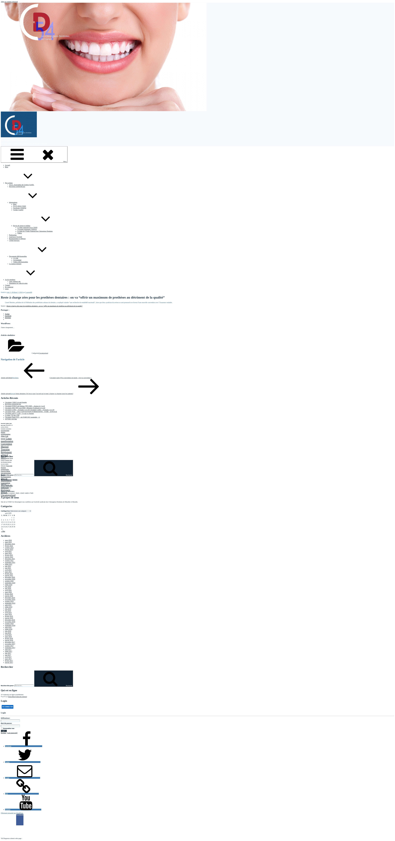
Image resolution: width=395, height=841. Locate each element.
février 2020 (9, 594)
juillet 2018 (8, 629)
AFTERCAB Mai (11, 419)
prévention (8, 428)
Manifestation (6, 481)
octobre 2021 (9, 561)
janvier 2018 (9, 640)
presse (3, 439)
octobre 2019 (9, 601)
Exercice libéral (5, 471)
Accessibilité (17, 260)
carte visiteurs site (14, 281)
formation (3, 428)
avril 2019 (8, 612)
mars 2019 (8, 614)
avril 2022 (8, 551)
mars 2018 (8, 636)
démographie (8, 425)
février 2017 (9, 661)
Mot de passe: (6, 723)
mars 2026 (8, 540)
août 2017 (8, 649)
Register (3, 733)
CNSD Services (14, 240)
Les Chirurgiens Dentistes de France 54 (13, 140)
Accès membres (10, 280)
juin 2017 (8, 653)
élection (6, 426)
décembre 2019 (10, 598)
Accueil (7, 165)
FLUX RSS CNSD (19, 206)
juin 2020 (8, 586)
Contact (7, 285)
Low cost (3, 463)
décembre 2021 (10, 559)
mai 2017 (8, 655)
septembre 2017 (10, 648)
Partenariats (13, 235)
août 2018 (8, 627)
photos (3, 432)
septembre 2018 (10, 625)
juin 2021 (8, 566)
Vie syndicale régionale (6, 486)
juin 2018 (8, 631)
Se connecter (9, 287)
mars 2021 (8, 572)
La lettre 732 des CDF (12, 415)
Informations (13, 202)
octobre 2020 (9, 581)
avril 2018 (8, 635)
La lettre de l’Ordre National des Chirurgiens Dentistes (35, 231)
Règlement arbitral (5, 491)
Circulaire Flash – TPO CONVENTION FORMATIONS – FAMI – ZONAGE (31, 412)
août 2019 (8, 605)
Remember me (8, 728)
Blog (6, 167)
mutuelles (7, 460)
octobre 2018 (9, 623)
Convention (6, 443)
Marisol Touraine (5, 448)
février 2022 (9, 555)
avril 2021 (8, 570)
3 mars (9, 438)
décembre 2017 (10, 642)
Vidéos (19, 233)
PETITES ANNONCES (17, 186)
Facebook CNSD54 (19, 208)
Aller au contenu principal (9, 2)
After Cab (4, 436)
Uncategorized (43, 353)
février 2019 (9, 616)
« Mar (3, 531)
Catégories (5, 511)
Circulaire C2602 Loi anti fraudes (16, 402)
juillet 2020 (8, 585)
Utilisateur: (5, 718)
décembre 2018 (10, 620)
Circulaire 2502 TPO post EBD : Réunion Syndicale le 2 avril (25, 408)
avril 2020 (8, 590)
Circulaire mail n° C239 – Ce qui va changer (19, 413)
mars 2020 (8, 592)
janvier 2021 (9, 575)
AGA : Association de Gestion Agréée (21, 185)
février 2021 (9, 573)
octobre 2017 (9, 646)
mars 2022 (8, 553)
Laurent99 (28, 292)
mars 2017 (8, 659)
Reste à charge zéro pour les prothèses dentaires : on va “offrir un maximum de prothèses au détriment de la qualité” (45, 306)
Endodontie (7, 423)
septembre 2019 (10, 603)
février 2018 (9, 638)
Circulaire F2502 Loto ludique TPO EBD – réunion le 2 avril (25, 406)
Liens (7, 289)
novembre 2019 (10, 599)
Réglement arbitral (6, 453)
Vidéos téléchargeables (20, 262)
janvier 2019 (9, 618)
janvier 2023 (9, 549)
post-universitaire (5, 430)
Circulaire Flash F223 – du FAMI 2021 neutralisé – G (22, 417)
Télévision (3, 465)
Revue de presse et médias (21, 226)
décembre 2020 (10, 577)
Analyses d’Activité (15, 237)
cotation (6, 463)
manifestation (7, 441)
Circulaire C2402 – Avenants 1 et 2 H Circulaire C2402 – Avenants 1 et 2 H (29, 410)
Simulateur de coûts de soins (18, 283)
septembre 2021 (10, 562)
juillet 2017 (8, 651)
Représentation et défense (17, 239)
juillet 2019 (8, 607)
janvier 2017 (9, 662)
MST (3, 457)
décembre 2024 (10, 544)
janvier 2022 (9, 557)
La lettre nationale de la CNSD (27, 227)
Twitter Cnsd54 (18, 210)
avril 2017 (8, 657)
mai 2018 (8, 633)
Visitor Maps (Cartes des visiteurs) (17, 696)
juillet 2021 (8, 564)
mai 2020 (8, 588)
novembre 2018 (10, 622)
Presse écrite (9, 465)
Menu (65, 161)
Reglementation (6, 477)
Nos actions (9, 183)
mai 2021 (8, 568)
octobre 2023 (9, 548)
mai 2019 (8, 611)
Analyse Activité (3, 423)
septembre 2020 (10, 583)
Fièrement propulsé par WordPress (12, 813)
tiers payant (11, 458)
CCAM (15, 258)
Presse (3, 475)
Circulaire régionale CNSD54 (27, 229)
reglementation (5, 434)
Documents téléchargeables (18, 256)
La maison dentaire (15, 264)
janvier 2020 (9, 596)
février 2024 (9, 546)
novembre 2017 (10, 644)
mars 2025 (8, 542)
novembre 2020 (10, 579)
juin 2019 (8, 609)
